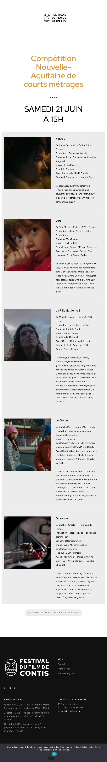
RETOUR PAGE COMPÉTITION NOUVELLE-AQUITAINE (53, 612)
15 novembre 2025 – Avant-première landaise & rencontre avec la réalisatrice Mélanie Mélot (26, 706)
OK (54, 754)
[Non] (51, 758)
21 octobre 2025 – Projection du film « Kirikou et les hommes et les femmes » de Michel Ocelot (26, 716)
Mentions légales (66, 673)
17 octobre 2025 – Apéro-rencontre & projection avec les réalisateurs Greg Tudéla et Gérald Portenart (25, 727)
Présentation (64, 668)
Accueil (61, 664)
